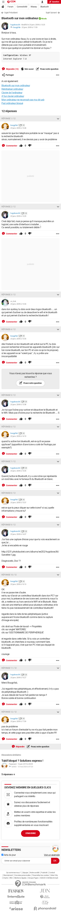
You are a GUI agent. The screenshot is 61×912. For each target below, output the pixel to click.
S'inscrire (30, 833)
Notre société (34, 873)
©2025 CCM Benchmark (49, 878)
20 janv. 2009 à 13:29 (18, 216)
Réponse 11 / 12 (9, 668)
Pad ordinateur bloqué (12, 103)
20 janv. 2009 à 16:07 (18, 534)
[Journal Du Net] (45, 891)
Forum (10, 6)
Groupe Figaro (33, 878)
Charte (5, 878)
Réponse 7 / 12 (8, 461)
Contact (52, 873)
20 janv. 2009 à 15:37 (18, 502)
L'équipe (25, 873)
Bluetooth (44, 6)
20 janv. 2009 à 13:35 (18, 339)
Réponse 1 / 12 (8, 118)
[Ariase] (15, 908)
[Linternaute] (15, 896)
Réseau (34, 6)
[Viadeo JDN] (45, 902)
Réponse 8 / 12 (8, 493)
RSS (11, 878)
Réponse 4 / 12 (8, 329)
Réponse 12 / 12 (9, 712)
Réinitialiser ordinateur (12, 89)
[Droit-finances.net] (45, 897)
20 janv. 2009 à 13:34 (18, 304)
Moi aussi (29, 69)
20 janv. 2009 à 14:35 (18, 471)
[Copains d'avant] (15, 902)
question (55, 2)
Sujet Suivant (51, 12)
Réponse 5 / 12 (8, 395)
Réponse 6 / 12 (8, 426)
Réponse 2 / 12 (8, 206)
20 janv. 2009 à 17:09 (29, 27)
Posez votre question (49, 69)
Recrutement (8, 875)
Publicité (44, 873)
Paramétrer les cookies (40, 875)
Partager (10, 75)
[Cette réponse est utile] (21, 146)
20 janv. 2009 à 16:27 (18, 677)
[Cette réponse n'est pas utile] (30, 146)
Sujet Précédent (11, 12)
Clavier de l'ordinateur (11, 92)
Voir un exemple (52, 855)
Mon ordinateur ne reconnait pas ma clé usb (22, 99)
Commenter (11, 146)
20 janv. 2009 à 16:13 (18, 584)
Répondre (20, 746)
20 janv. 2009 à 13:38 (18, 404)
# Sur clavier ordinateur (12, 96)
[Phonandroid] (45, 908)
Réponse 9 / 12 (8, 524)
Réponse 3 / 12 (8, 294)
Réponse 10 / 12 (9, 574)
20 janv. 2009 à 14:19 (18, 436)
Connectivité (22, 6)
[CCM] (11, 2)
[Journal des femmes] (15, 891)
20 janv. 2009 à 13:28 (18, 128)
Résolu (44, 18)
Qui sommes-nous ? (13, 873)
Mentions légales (20, 878)
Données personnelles (22, 875)
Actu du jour (9, 855)
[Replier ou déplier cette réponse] (58, 118)
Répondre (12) (12, 69)
